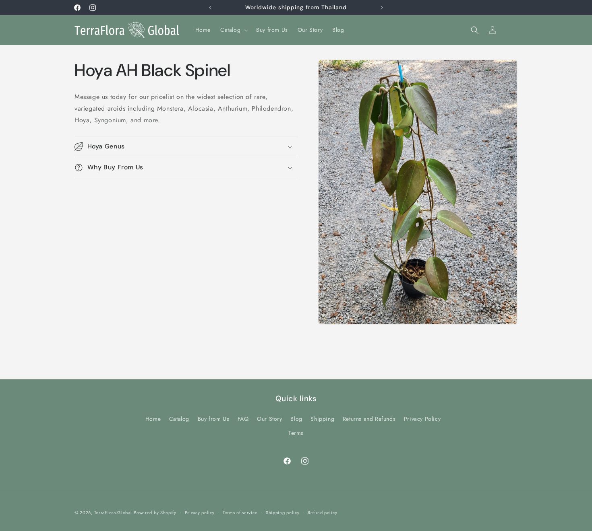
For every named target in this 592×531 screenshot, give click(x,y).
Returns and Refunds (369, 419)
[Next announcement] (382, 7)
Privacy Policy (422, 419)
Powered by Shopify (155, 512)
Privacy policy (200, 512)
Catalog (179, 419)
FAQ (243, 419)
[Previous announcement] (210, 7)
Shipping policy (283, 512)
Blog (296, 419)
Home (153, 419)
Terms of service (240, 512)
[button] (233, 29)
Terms (296, 433)
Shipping (322, 419)
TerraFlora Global (113, 512)
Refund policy (322, 512)
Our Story (269, 419)
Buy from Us (214, 419)
